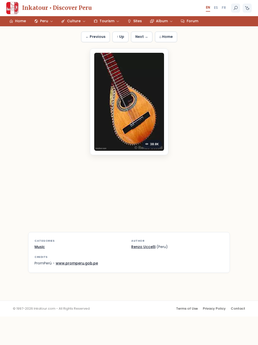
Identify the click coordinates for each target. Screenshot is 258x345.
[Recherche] (235, 8)
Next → (141, 36)
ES (216, 7)
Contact (238, 308)
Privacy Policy (214, 308)
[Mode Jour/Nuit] (247, 8)
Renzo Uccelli (143, 246)
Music (40, 246)
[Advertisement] (129, 196)
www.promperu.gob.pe (77, 263)
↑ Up (120, 36)
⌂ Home (166, 36)
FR (224, 7)
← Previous (95, 36)
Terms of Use (187, 308)
